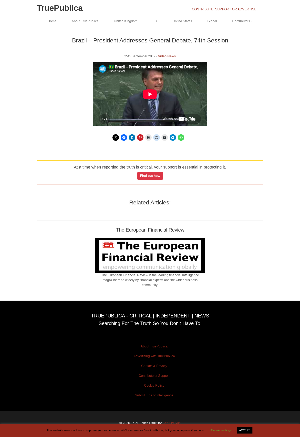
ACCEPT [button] (244, 430)
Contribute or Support (154, 375)
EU (154, 21)
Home (52, 21)
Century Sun (171, 423)
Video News (167, 56)
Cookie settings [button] (221, 430)
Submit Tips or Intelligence (154, 395)
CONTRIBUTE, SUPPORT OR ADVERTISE (224, 9)
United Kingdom (125, 21)
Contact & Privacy (154, 366)
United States (182, 21)
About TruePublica (85, 21)
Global (212, 21)
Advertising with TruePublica (154, 356)
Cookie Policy (154, 385)
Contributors (241, 21)
